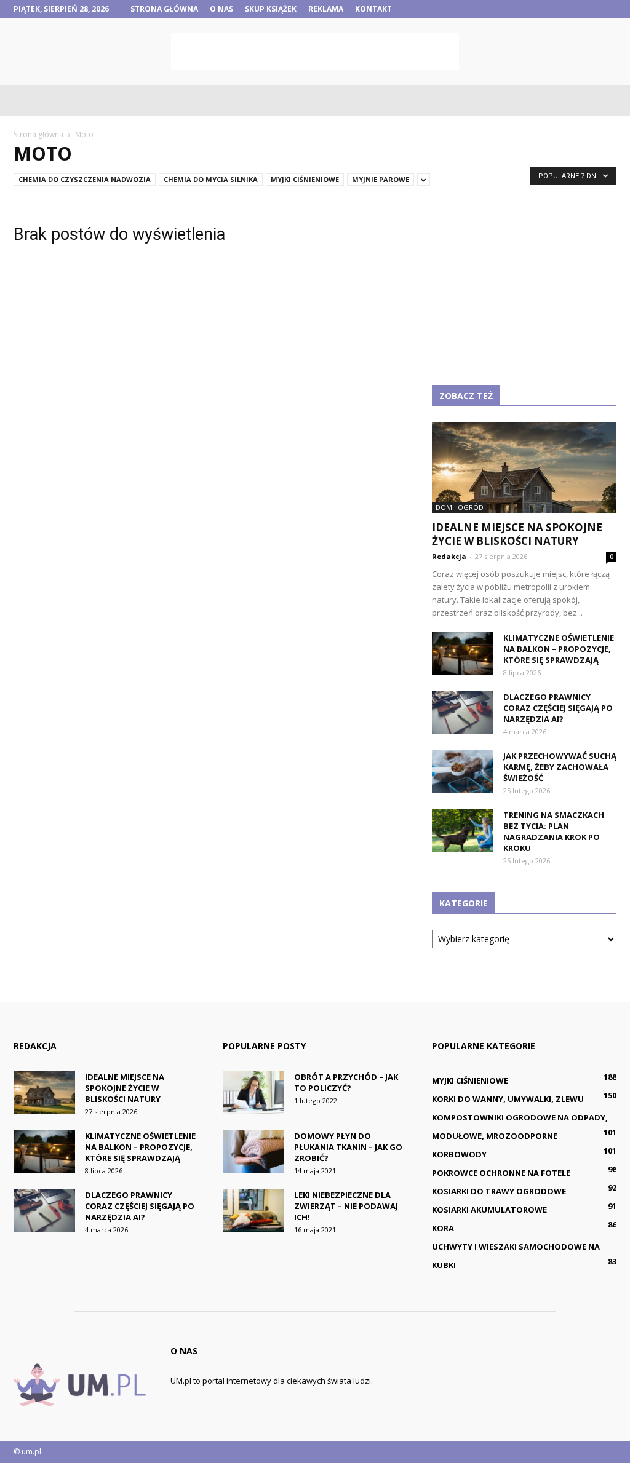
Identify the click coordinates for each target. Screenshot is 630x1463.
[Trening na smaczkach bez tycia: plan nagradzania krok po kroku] (462, 830)
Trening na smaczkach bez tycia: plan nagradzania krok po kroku (553, 831)
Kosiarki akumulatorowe (489, 1209)
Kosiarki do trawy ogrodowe (499, 1191)
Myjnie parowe (380, 179)
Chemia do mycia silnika (211, 179)
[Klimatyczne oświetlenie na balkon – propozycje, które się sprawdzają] (462, 653)
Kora (443, 1228)
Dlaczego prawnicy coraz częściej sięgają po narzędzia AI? (558, 707)
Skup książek (271, 9)
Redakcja (449, 556)
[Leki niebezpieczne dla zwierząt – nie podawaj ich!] (253, 1210)
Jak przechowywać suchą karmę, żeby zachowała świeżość (559, 766)
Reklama (325, 9)
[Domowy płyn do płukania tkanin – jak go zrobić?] (253, 1151)
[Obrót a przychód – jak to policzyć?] (253, 1092)
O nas (221, 9)
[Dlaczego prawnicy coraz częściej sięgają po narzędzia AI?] (462, 712)
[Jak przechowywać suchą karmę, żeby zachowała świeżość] (462, 771)
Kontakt (373, 9)
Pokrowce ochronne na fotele (501, 1172)
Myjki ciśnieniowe (305, 179)
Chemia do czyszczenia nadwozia (84, 179)
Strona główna (164, 9)
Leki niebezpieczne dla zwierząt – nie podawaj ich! (346, 1206)
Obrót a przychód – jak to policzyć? (346, 1082)
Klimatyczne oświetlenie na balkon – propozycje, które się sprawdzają (558, 648)
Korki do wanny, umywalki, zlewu (508, 1098)
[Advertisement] (315, 51)
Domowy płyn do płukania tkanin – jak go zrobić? (348, 1147)
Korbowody (459, 1154)
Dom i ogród (460, 507)
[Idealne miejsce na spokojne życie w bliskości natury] (524, 467)
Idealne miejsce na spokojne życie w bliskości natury (517, 534)
